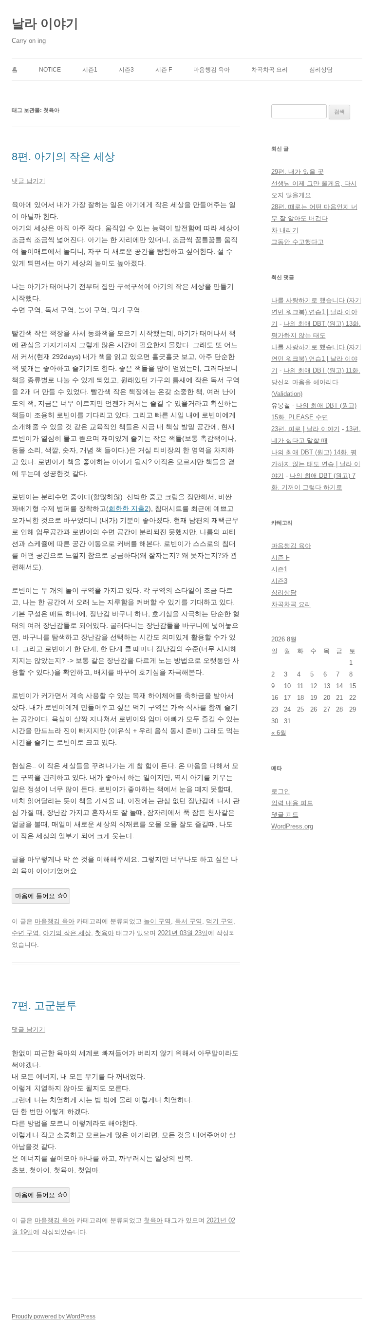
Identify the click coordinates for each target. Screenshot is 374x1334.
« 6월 (278, 732)
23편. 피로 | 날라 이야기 (305, 428)
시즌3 (126, 69)
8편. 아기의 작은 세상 (63, 156)
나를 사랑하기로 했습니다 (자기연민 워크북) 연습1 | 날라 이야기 (316, 312)
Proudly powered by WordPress (53, 1316)
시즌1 (89, 69)
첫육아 (104, 933)
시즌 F (163, 69)
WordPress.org (292, 826)
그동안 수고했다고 (297, 241)
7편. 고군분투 (44, 1005)
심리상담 (321, 69)
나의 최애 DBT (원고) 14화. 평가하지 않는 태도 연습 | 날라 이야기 (315, 464)
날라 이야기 (45, 23)
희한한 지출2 (129, 508)
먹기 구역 (219, 921)
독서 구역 (188, 921)
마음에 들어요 (41, 896)
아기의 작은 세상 (67, 933)
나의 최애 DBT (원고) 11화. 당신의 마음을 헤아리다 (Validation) (315, 382)
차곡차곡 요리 (269, 69)
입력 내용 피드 (292, 803)
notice (50, 69)
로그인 (280, 791)
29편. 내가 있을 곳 (297, 171)
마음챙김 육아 (211, 69)
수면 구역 (25, 933)
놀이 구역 (157, 921)
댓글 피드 (285, 814)
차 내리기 (285, 230)
